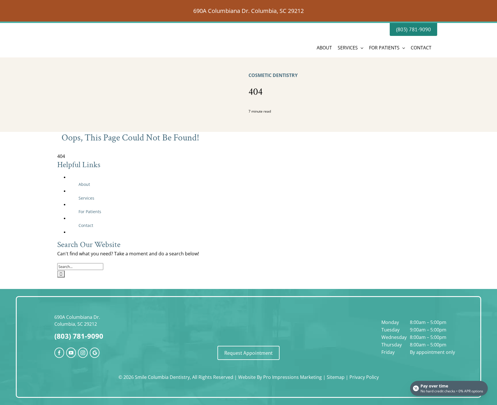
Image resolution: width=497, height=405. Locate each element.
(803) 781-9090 (78, 336)
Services (86, 198)
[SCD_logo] (248, 317)
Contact (86, 225)
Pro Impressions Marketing (292, 377)
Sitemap (336, 377)
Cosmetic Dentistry (273, 75)
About (84, 184)
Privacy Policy (364, 377)
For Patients (90, 211)
